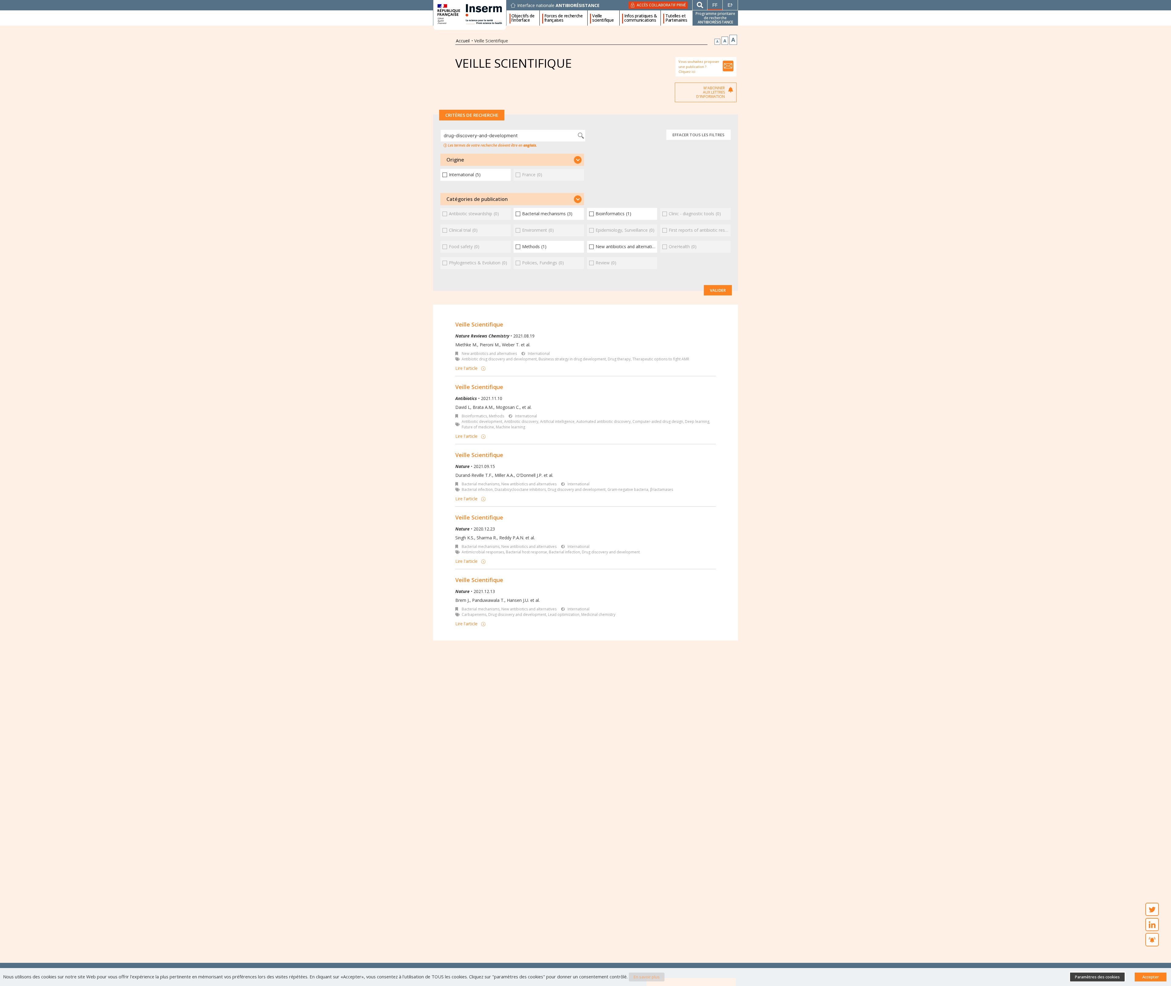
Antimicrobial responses (483, 552)
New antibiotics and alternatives (489, 353)
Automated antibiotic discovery (603, 421)
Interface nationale (558, 5)
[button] (512, 160)
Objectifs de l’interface (522, 18)
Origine (455, 159)
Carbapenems (474, 614)
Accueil (463, 41)
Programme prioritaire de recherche (715, 18)
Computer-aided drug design (657, 421)
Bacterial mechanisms (481, 484)
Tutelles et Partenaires (676, 18)
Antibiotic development (482, 421)
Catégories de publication (477, 199)
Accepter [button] (1150, 977)
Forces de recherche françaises (563, 18)
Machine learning (510, 427)
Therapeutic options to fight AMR (660, 359)
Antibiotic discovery (521, 421)
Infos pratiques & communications (640, 18)
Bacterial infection (477, 489)
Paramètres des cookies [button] (1097, 977)
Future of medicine (478, 427)
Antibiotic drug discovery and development (499, 359)
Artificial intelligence (557, 421)
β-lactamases (661, 489)
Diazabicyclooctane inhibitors (520, 489)
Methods (496, 416)
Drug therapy (619, 359)
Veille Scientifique (479, 324)
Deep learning (697, 421)
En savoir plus (647, 977)
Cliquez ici (687, 71)
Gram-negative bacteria (627, 489)
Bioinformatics (474, 416)
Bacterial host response (526, 552)
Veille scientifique (603, 18)
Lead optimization (563, 614)
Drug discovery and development (577, 489)
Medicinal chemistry (598, 614)
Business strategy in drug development (572, 359)
